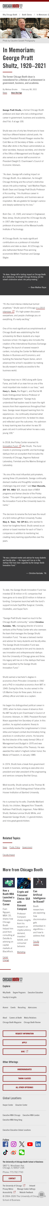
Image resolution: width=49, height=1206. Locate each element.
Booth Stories (27, 14)
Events (13, 1007)
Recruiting (22, 1007)
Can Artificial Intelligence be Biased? (39, 896)
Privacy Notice (8, 1189)
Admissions (32, 1007)
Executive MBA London (31, 1115)
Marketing (21, 952)
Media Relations (30, 1017)
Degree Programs (19, 992)
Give (23, 1051)
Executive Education (35, 992)
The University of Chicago (12, 1185)
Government (27, 847)
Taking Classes (24, 1078)
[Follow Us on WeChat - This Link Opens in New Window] (21, 1152)
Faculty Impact (9, 855)
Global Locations (12, 1098)
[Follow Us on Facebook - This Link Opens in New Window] (5, 1144)
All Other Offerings (24, 1087)
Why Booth (6, 992)
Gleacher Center (21, 1105)
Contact (12, 1178)
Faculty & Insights (9, 997)
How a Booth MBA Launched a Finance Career (8, 897)
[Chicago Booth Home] (12, 6)
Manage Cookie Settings (26, 1189)
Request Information (25, 1033)
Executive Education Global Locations (17, 1130)
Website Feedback (26, 1192)
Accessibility (7, 1192)
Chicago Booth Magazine (12, 1022)
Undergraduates (24, 1069)
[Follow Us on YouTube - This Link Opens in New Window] (30, 1144)
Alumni (5, 1007)
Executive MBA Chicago (11, 1115)
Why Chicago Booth (10, 14)
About (5, 1017)
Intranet (32, 1185)
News (5, 93)
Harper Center (8, 1105)
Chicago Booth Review (32, 1022)
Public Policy (15, 847)
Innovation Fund (10, 446)
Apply (24, 1042)
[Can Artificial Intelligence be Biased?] (39, 883)
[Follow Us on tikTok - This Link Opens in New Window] (5, 1152)
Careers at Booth (15, 1017)
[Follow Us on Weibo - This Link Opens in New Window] (13, 1152)
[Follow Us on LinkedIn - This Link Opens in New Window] (38, 1144)
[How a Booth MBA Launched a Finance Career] (9, 882)
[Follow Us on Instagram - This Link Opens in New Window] (13, 1144)
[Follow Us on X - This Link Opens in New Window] (21, 1144)
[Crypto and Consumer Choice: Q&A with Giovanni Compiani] (24, 883)
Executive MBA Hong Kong (12, 1119)
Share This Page (16, 93)
